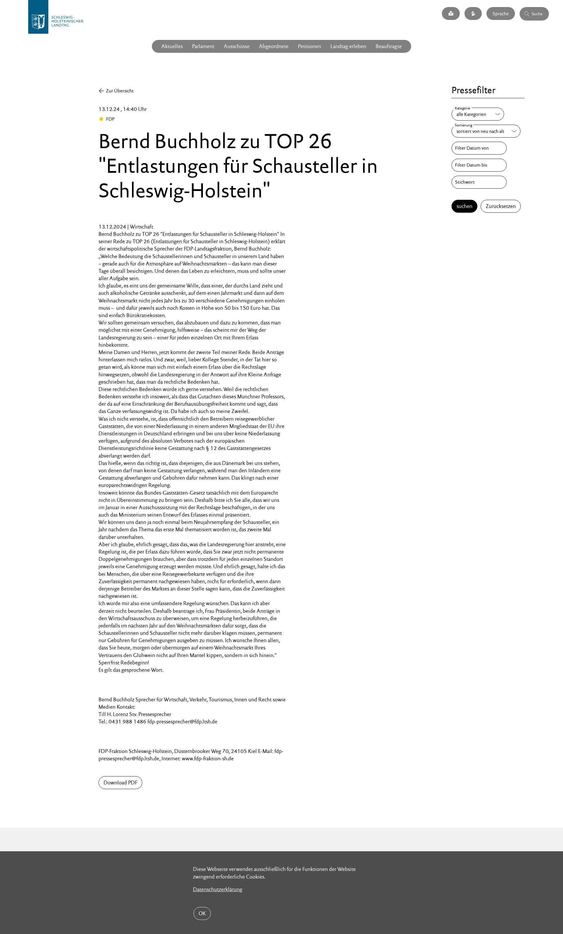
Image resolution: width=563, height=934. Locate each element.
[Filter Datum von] (479, 148)
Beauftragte (389, 46)
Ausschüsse (237, 46)
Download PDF (120, 782)
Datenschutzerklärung (217, 889)
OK (202, 913)
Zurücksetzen (501, 206)
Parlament (203, 46)
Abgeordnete (274, 46)
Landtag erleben (348, 46)
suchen (464, 206)
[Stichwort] (479, 182)
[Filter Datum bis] (479, 165)
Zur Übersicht (120, 91)
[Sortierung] (486, 131)
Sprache (501, 13)
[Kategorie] (478, 114)
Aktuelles (172, 46)
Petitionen (309, 46)
